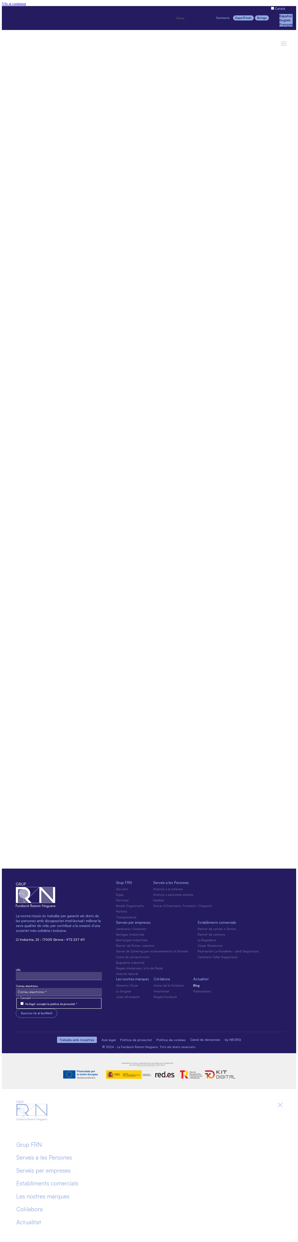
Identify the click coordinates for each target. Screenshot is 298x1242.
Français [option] (286, 24)
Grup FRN (124, 882)
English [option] (285, 20)
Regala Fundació (165, 997)
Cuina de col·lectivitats (133, 957)
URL (18, 970)
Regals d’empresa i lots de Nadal (139, 968)
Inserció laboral (127, 974)
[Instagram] (11, 17)
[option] (286, 16)
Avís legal (109, 1040)
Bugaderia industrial (130, 962)
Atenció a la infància (168, 889)
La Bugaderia (207, 940)
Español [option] (285, 16)
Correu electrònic (27, 986)
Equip (120, 895)
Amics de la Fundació (169, 985)
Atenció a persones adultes (173, 895)
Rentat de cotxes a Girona (217, 929)
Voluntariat (161, 991)
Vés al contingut (14, 4)
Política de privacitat (136, 1040)
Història (121, 911)
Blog (196, 985)
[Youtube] (59, 17)
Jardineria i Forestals (131, 929)
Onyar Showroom (210, 946)
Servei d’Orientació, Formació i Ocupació (182, 906)
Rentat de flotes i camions (135, 946)
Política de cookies (171, 1040)
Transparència (126, 917)
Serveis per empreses (133, 922)
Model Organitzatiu (130, 906)
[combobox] (194, 18)
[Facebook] (27, 17)
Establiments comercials (217, 922)
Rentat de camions (211, 934)
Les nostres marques (132, 979)
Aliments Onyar (127, 985)
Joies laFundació (128, 997)
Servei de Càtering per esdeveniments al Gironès (152, 951)
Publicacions (202, 991)
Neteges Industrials (130, 934)
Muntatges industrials (132, 940)
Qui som (122, 889)
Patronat (122, 900)
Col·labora (162, 979)
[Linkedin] (43, 17)
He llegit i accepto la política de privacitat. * (51, 1004)
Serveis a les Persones (171, 882)
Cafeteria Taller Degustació (218, 957)
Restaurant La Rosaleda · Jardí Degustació (228, 951)
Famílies (158, 900)
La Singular (123, 991)
